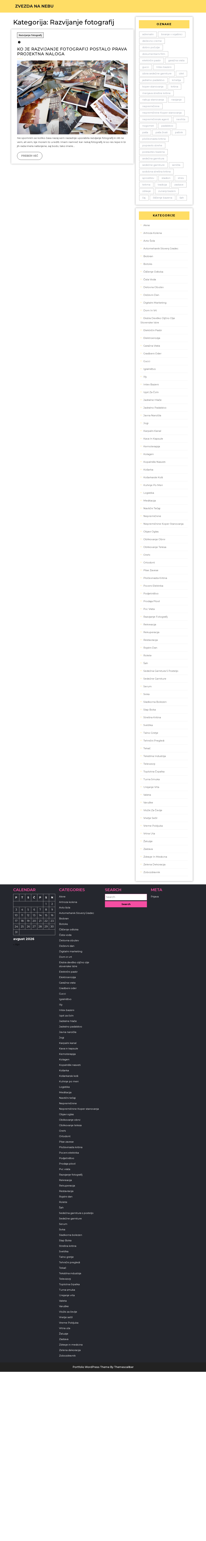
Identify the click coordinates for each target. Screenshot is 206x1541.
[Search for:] (126, 897)
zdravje (146, 191)
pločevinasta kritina (154, 138)
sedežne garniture (153, 164)
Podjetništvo (151, 593)
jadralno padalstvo (153, 80)
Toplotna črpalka (153, 771)
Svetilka (148, 725)
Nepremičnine (152, 516)
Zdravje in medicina (155, 856)
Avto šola (149, 240)
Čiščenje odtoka (153, 271)
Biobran (148, 256)
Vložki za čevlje (152, 810)
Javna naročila (152, 415)
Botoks (147, 263)
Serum (147, 686)
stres (181, 178)
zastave (178, 184)
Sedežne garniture (154, 678)
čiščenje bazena (162, 197)
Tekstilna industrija (154, 756)
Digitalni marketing (154, 302)
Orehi (146, 554)
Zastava (148, 849)
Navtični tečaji (151, 508)
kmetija (176, 80)
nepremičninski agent (155, 119)
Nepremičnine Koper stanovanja (163, 523)
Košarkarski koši (153, 477)
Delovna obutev (153, 287)
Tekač (146, 748)
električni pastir (151, 60)
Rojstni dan (150, 647)
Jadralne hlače (152, 399)
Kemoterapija (151, 446)
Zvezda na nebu (34, 6)
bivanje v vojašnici (171, 34)
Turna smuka (151, 779)
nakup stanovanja (153, 99)
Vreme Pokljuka (153, 825)
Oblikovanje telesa (154, 547)
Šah (145, 663)
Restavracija (150, 639)
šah (182, 197)
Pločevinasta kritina (155, 578)
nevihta (180, 119)
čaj (143, 197)
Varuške (148, 802)
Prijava (155, 896)
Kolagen (148, 454)
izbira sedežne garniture (157, 73)
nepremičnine (150, 106)
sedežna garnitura (153, 158)
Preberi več (27, 154)
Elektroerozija (151, 338)
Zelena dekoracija (154, 864)
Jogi (145, 423)
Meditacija (149, 500)
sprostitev (148, 178)
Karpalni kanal (152, 430)
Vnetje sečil (150, 818)
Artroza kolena (152, 233)
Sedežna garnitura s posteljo (160, 670)
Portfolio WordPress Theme (91, 1367)
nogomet (148, 125)
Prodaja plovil (151, 601)
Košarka (148, 469)
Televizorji (149, 763)
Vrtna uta (149, 833)
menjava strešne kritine (156, 93)
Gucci (146, 361)
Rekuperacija (151, 632)
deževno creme (152, 40)
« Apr (16, 944)
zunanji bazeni (167, 191)
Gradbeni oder (152, 353)
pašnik (179, 132)
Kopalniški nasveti (154, 461)
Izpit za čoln (151, 392)
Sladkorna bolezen (155, 701)
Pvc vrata (149, 608)
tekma (146, 184)
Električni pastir (152, 330)
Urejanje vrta (151, 787)
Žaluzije (148, 841)
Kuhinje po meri (153, 485)
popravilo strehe (152, 145)
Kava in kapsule (153, 438)
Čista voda (149, 279)
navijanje (176, 99)
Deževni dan (151, 294)
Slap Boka (149, 709)
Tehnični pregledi (153, 740)
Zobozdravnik (151, 872)
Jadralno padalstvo (154, 407)
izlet (181, 73)
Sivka (146, 694)
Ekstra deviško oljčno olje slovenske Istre (157, 320)
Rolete (147, 655)
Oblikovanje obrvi (154, 539)
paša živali (161, 132)
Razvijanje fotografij (30, 35)
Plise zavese (150, 570)
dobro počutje (151, 47)
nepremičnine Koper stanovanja (162, 112)
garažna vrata (176, 60)
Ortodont (149, 562)
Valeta (147, 794)
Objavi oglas (151, 531)
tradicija (162, 184)
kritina (174, 86)
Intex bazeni (163, 67)
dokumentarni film (153, 53)
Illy (145, 376)
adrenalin (148, 34)
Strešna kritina (152, 717)
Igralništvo (149, 368)
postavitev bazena (153, 151)
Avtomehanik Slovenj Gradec (160, 248)
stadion (166, 178)
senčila (176, 164)
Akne (146, 225)
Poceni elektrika (153, 585)
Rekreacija (149, 624)
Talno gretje (150, 732)
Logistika (148, 492)
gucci (145, 67)
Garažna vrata (151, 345)
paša (145, 132)
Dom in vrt (150, 310)
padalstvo (167, 125)
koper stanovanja (152, 86)
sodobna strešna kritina (156, 171)
